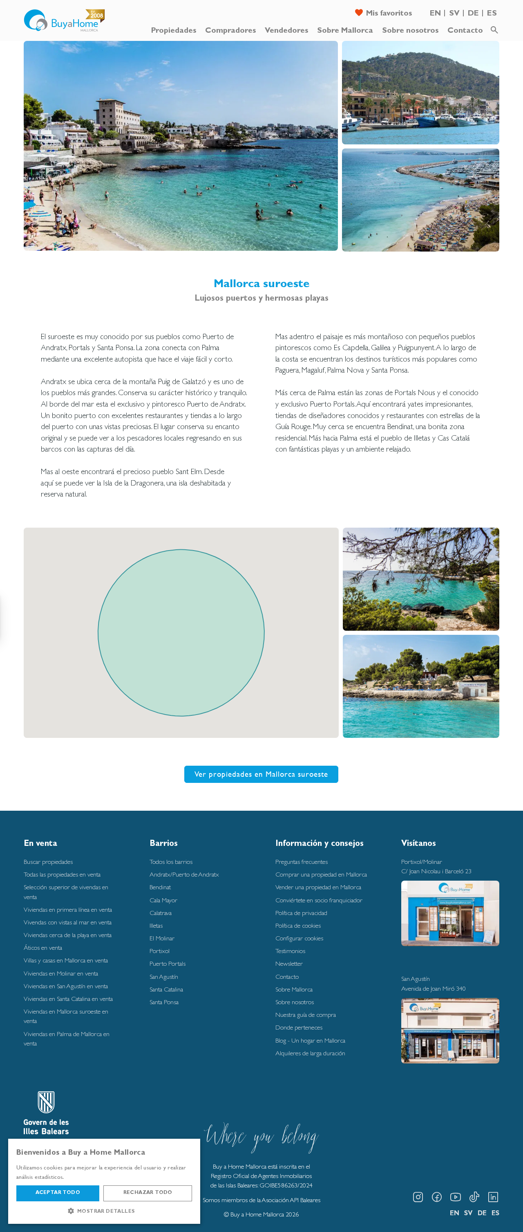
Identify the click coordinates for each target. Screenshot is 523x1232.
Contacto (465, 31)
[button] (104, 1211)
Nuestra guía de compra (305, 1014)
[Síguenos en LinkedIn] (493, 1197)
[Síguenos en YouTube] (455, 1197)
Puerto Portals (168, 963)
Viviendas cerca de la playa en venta (68, 935)
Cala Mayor (163, 900)
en (435, 14)
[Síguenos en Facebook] (437, 1197)
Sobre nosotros (410, 31)
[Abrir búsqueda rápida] (494, 30)
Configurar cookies (299, 938)
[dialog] (104, 1181)
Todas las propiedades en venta (62, 874)
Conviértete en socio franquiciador (318, 900)
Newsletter (289, 963)
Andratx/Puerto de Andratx (184, 874)
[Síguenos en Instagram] (418, 1197)
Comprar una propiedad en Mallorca (321, 874)
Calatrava (161, 913)
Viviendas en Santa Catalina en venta (68, 999)
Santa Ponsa (164, 1002)
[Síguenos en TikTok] (474, 1197)
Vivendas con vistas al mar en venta (68, 922)
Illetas (156, 925)
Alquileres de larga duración (310, 1053)
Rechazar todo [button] (147, 1193)
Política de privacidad (301, 913)
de (473, 14)
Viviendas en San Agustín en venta (66, 986)
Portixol (160, 951)
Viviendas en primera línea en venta (68, 909)
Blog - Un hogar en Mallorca (310, 1040)
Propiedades (173, 31)
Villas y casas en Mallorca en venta (66, 960)
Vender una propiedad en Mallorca (318, 887)
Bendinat (160, 887)
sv (454, 14)
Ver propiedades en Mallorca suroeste (261, 773)
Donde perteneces (298, 1027)
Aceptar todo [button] (58, 1193)
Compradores (230, 31)
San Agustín (164, 976)
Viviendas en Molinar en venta (61, 973)
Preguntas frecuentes (301, 862)
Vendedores (286, 31)
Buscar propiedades (48, 862)
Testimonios (290, 951)
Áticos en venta (43, 947)
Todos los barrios (171, 862)
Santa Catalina (166, 989)
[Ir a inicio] (64, 20)
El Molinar (162, 938)
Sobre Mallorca (345, 31)
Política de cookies (298, 925)
